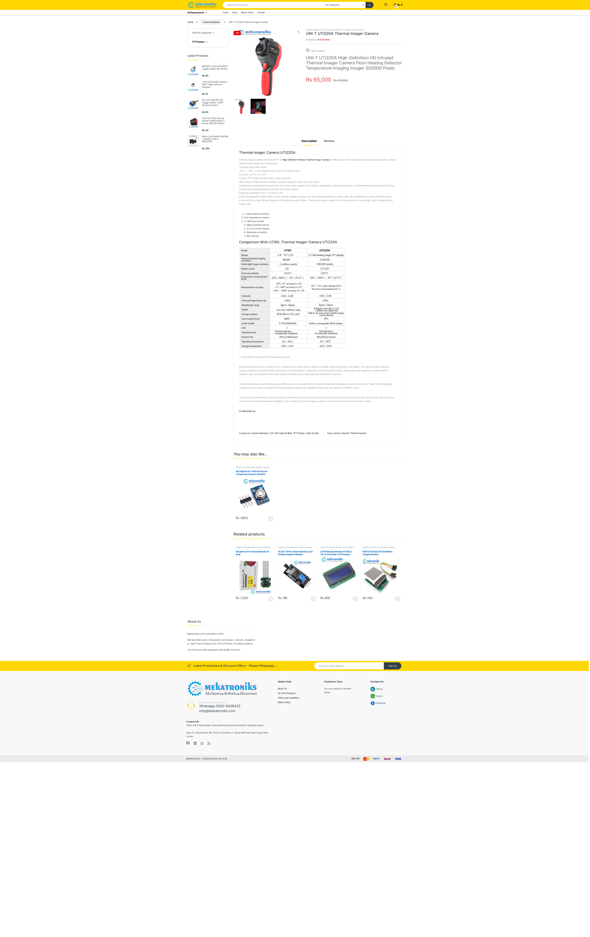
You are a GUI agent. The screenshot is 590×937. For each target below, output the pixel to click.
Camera (337, 433)
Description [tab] (309, 141)
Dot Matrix (367, 547)
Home (225, 12)
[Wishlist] (385, 4)
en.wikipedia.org (247, 411)
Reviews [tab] (329, 141)
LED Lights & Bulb (333, 30)
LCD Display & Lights (333, 547)
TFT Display (346, 30)
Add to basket (270, 518)
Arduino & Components (245, 467)
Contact (261, 12)
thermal (345, 433)
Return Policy (247, 12)
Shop (234, 12)
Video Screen (358, 30)
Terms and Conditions (288, 697)
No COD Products (286, 693)
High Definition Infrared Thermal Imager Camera (306, 159)
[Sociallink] (188, 743)
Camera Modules (211, 22)
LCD (323, 30)
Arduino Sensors (263, 467)
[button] (298, 32)
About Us (282, 688)
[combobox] (273, 5)
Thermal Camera (358, 433)
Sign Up (393, 666)
